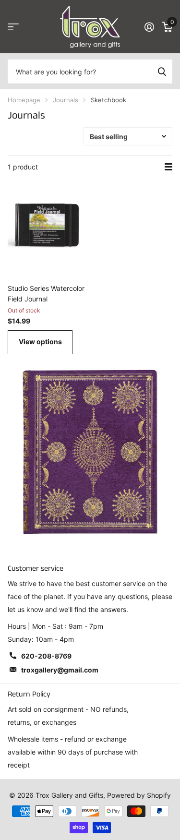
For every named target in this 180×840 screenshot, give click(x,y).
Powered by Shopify (139, 795)
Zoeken (161, 72)
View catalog (13, 27)
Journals (65, 100)
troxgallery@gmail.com (59, 670)
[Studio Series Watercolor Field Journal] (47, 225)
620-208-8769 (46, 656)
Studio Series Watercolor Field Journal (46, 293)
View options (40, 341)
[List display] (168, 167)
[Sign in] (149, 26)
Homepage (24, 100)
